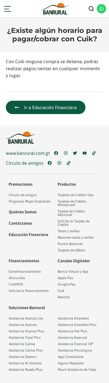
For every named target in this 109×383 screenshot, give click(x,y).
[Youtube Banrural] (86, 153)
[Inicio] (54, 9)
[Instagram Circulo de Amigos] (60, 163)
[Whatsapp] (101, 8)
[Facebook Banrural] (57, 153)
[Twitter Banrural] (76, 153)
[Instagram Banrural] (67, 153)
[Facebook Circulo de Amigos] (51, 163)
